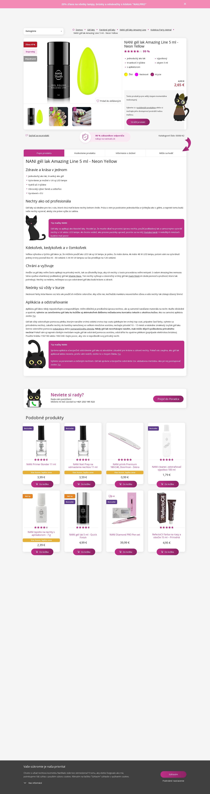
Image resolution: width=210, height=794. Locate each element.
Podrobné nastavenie (173, 780)
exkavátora (58, 328)
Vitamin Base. (75, 276)
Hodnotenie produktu (84, 153)
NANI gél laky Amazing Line (133, 29)
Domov (79, 29)
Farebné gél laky (107, 29)
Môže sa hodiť (166, 153)
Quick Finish (134, 276)
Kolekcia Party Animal (161, 29)
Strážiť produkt (138, 122)
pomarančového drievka (82, 328)
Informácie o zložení (125, 153)
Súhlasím (173, 774)
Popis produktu (44, 153)
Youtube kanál (150, 232)
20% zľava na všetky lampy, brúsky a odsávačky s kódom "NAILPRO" (104, 4)
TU (33, 315)
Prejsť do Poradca (168, 399)
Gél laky (91, 29)
